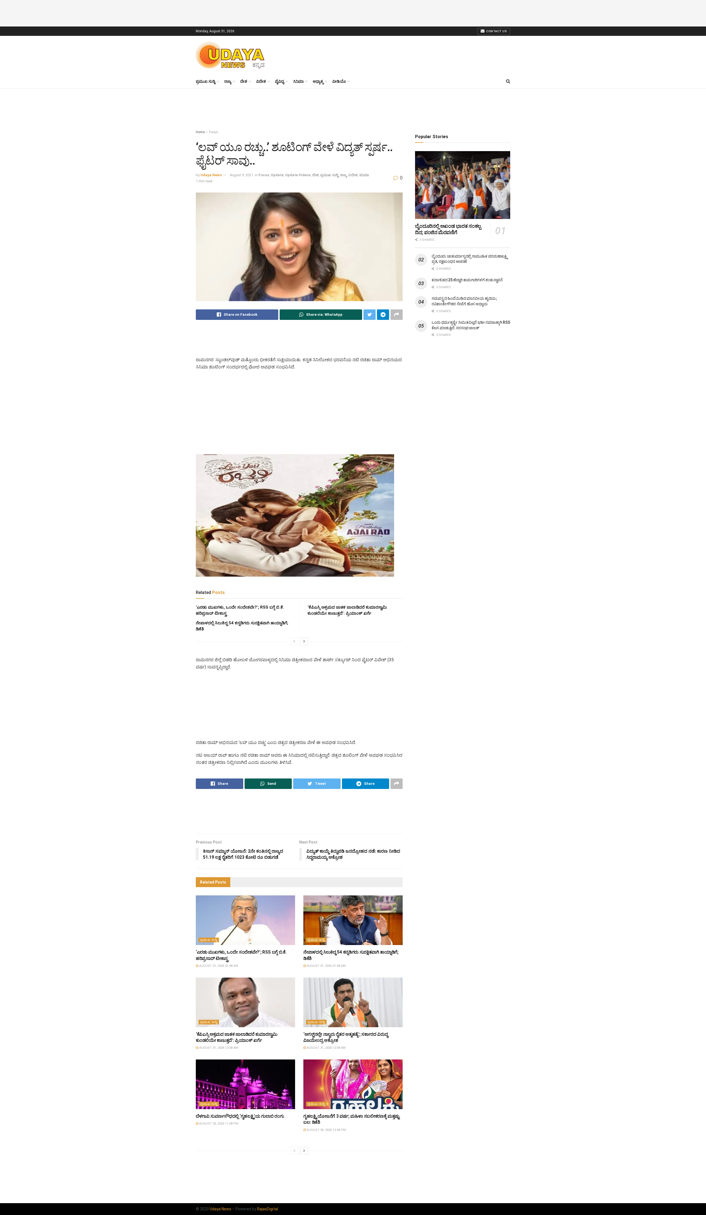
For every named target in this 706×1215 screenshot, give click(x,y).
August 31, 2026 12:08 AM (218, 1048)
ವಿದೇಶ (261, 81)
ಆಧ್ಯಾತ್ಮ (318, 81)
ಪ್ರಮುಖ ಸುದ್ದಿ (205, 81)
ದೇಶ (243, 81)
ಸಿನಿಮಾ (298, 81)
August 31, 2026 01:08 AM (218, 966)
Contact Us (496, 31)
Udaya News (211, 175)
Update (277, 175)
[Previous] (294, 641)
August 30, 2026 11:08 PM (218, 1123)
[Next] (304, 641)
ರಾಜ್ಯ (227, 81)
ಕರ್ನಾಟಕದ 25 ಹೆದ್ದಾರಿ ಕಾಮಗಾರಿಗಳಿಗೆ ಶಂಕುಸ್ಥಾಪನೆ (467, 280)
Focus (213, 132)
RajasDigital (267, 1209)
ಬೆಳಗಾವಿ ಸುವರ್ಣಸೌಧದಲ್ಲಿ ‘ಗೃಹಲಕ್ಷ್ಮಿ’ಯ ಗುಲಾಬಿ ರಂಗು (240, 1116)
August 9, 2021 (241, 175)
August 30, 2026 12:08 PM (326, 1130)
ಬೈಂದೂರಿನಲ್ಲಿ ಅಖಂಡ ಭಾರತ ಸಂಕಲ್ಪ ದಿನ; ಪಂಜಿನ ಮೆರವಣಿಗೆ (448, 229)
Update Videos (298, 175)
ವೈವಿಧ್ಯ (279, 81)
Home (200, 132)
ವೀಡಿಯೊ (339, 81)
